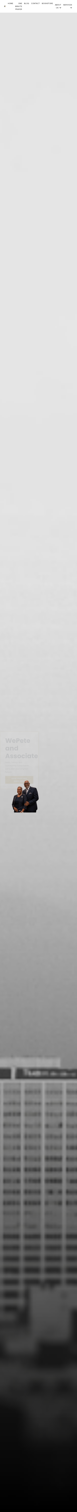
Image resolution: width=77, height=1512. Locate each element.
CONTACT (35, 3)
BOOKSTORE (47, 3)
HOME (10, 3)
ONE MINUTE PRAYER (18, 6)
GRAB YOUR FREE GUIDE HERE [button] (19, 770)
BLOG (26, 3)
